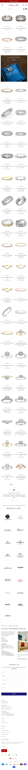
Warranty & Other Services (5, 732)
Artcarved (7, 26)
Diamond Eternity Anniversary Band (21, 100)
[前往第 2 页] (16, 483)
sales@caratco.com (9, 653)
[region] (14, 493)
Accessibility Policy (4, 734)
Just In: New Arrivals (14, 1)
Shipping (2, 728)
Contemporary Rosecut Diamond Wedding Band (7, 300)
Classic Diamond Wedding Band (7, 255)
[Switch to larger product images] (23, 9)
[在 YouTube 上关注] (9, 755)
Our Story (3, 720)
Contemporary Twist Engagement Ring (21, 410)
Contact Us (14, 59)
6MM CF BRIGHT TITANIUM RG (7, 28)
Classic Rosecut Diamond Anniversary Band (20, 278)
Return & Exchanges (4, 730)
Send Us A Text (14, 668)
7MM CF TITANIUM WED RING (21, 28)
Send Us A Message (6, 652)
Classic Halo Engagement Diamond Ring (7, 477)
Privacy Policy (3, 736)
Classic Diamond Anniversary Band (21, 166)
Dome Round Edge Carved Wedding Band (21, 234)
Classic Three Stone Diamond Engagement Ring (21, 388)
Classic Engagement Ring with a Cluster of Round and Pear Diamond (21, 344)
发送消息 (14, 693)
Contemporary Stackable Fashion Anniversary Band (7, 189)
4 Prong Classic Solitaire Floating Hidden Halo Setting (7, 455)
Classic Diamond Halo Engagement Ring (7, 366)
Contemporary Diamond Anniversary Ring (7, 278)
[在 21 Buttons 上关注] (16, 755)
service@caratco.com (10, 654)
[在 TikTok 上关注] (12, 755)
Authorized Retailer (4, 722)
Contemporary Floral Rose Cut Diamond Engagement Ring (21, 477)
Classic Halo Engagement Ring (21, 365)
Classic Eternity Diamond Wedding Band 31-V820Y (21, 256)
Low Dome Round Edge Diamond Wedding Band (7, 211)
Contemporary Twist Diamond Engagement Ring (7, 410)
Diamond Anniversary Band (21, 49)
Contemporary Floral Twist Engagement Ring (7, 433)
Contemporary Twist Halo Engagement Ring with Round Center (21, 433)
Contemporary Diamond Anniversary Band (7, 145)
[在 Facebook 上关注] (2, 755)
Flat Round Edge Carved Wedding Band (21, 211)
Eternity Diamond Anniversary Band (7, 122)
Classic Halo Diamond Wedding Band (20, 299)
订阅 (4, 750)
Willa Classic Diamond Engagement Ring (21, 455)
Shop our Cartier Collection (22, 658)
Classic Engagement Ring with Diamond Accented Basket (7, 388)
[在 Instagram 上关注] (5, 755)
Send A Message (6, 712)
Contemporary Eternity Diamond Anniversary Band (7, 50)
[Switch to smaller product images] (26, 9)
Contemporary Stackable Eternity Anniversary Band (7, 101)
